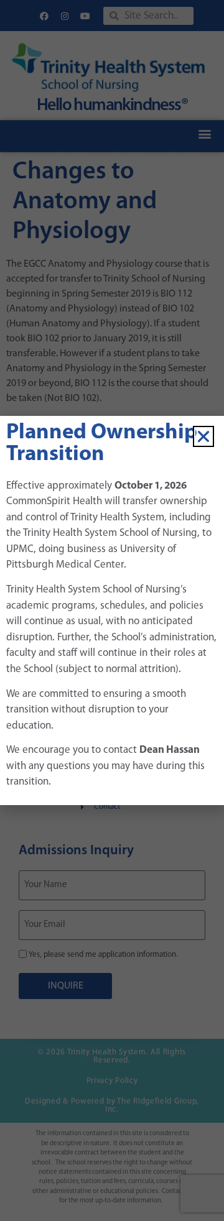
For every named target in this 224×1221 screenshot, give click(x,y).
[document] (112, 610)
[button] (203, 436)
